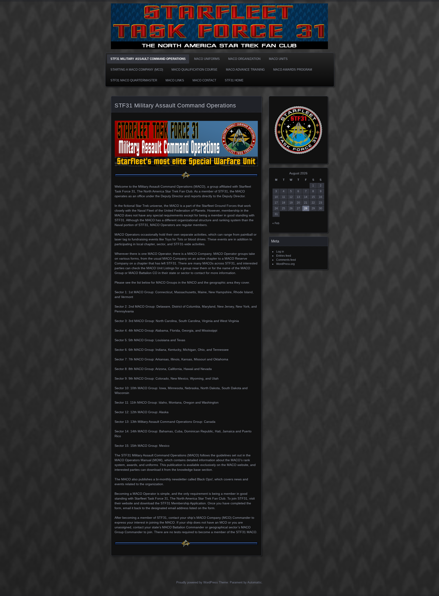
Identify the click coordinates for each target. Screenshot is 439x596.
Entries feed (283, 255)
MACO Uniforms (207, 59)
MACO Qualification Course (194, 69)
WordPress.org (285, 264)
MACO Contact (204, 80)
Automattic (254, 582)
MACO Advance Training (245, 69)
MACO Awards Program (292, 69)
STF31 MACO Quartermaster (133, 80)
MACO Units (278, 59)
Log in (280, 251)
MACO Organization (244, 59)
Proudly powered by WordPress (197, 582)
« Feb (275, 223)
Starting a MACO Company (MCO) (136, 69)
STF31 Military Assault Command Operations (148, 59)
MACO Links (175, 80)
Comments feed (286, 259)
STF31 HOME (234, 80)
